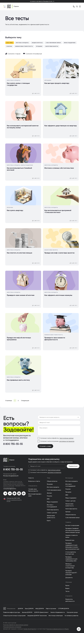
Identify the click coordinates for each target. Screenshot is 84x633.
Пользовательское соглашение (12, 627)
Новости (31, 478)
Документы (69, 577)
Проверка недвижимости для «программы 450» (71, 559)
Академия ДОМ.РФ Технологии (37, 615)
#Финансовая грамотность (53, 334)
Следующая (25, 400)
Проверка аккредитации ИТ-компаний (71, 572)
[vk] (10, 493)
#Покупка (10, 207)
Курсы (67, 585)
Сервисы (68, 522)
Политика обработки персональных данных (15, 625)
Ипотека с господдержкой (52, 506)
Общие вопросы (37, 42)
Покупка (9, 46)
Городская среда (72, 612)
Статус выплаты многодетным (70, 553)
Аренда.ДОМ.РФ (27, 612)
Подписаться (73, 466)
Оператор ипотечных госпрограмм (14, 615)
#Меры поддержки (27, 165)
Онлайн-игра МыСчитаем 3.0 (33, 490)
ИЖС (48, 499)
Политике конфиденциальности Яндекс (57, 629)
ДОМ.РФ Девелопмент (41, 612)
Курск (49, 520)
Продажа (39, 46)
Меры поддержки (69, 42)
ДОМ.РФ (20, 608)
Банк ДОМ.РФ (29, 608)
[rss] (19, 493)
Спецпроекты (32, 486)
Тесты (67, 591)
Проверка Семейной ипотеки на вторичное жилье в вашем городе (72, 530)
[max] (24, 493)
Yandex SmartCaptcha (29, 629)
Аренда (49, 493)
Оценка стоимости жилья (71, 536)
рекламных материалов (66, 441)
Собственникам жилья (53, 42)
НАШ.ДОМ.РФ (39, 608)
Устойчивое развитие (71, 615)
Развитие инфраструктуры (11, 612)
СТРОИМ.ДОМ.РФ (63, 608)
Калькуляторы (69, 540)
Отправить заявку (45, 446)
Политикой (17, 485)
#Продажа (47, 80)
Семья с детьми (52, 512)
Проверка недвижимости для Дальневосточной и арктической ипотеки (72, 546)
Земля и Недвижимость (57, 612)
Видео (67, 588)
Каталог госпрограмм (72, 525)
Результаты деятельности (69, 600)
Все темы (10, 42)
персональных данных (66, 438)
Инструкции (69, 478)
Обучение (68, 582)
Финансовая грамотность (24, 46)
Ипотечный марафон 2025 (34, 495)
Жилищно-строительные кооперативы (70, 566)
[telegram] (5, 493)
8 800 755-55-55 (13, 444)
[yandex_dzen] (14, 493)
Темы (48, 478)
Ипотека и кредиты (22, 42)
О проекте (68, 596)
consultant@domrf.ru (9, 488)
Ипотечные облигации (56, 615)
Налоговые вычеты (51, 46)
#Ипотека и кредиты (13, 80)
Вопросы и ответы (34, 481)
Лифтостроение (51, 608)
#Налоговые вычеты (51, 249)
